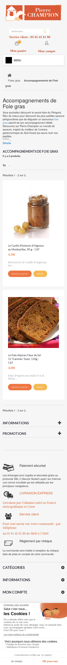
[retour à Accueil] (9, 75)
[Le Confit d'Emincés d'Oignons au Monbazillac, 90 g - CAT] (33, 211)
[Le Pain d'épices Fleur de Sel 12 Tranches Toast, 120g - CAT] (33, 321)
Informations (16, 423)
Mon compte (15, 592)
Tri (4, 165)
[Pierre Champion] (33, 12)
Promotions (14, 433)
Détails (7, 143)
